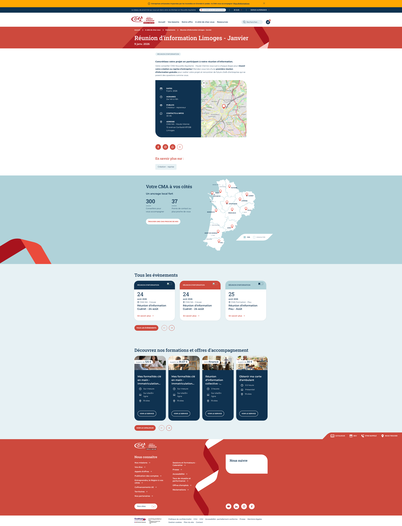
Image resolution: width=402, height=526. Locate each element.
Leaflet (245, 136)
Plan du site (189, 522)
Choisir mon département (214, 10)
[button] (224, 106)
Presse (242, 519)
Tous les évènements (146, 328)
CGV (201, 519)
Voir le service (148, 414)
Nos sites (141, 506)
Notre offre (187, 22)
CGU (195, 519)
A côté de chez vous (204, 22)
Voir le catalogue (145, 428)
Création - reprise (166, 167)
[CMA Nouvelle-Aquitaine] (144, 20)
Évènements (170, 30)
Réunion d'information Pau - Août (243, 307)
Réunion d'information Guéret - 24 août (151, 307)
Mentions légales (254, 519)
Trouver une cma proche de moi (163, 222)
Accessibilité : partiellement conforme (221, 519)
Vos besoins (173, 22)
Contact (199, 522)
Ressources (222, 22)
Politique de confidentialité (179, 519)
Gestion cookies (175, 522)
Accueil (161, 22)
